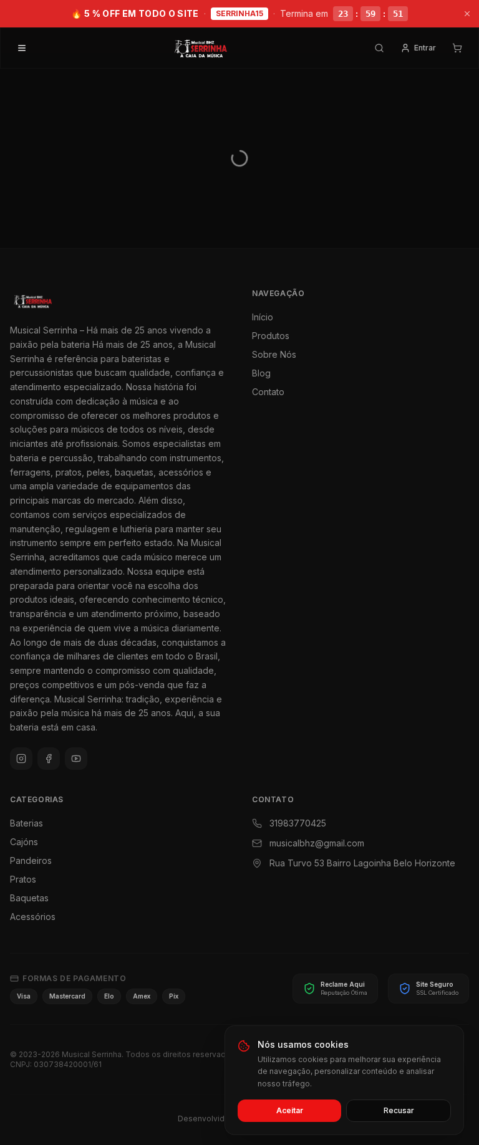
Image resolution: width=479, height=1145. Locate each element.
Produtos (270, 335)
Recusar (399, 1110)
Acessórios (33, 916)
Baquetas (29, 898)
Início (262, 317)
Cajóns (24, 841)
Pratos (23, 879)
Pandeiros (31, 860)
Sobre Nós (274, 354)
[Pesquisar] (379, 48)
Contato (268, 391)
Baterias (26, 823)
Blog (261, 373)
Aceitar (289, 1110)
